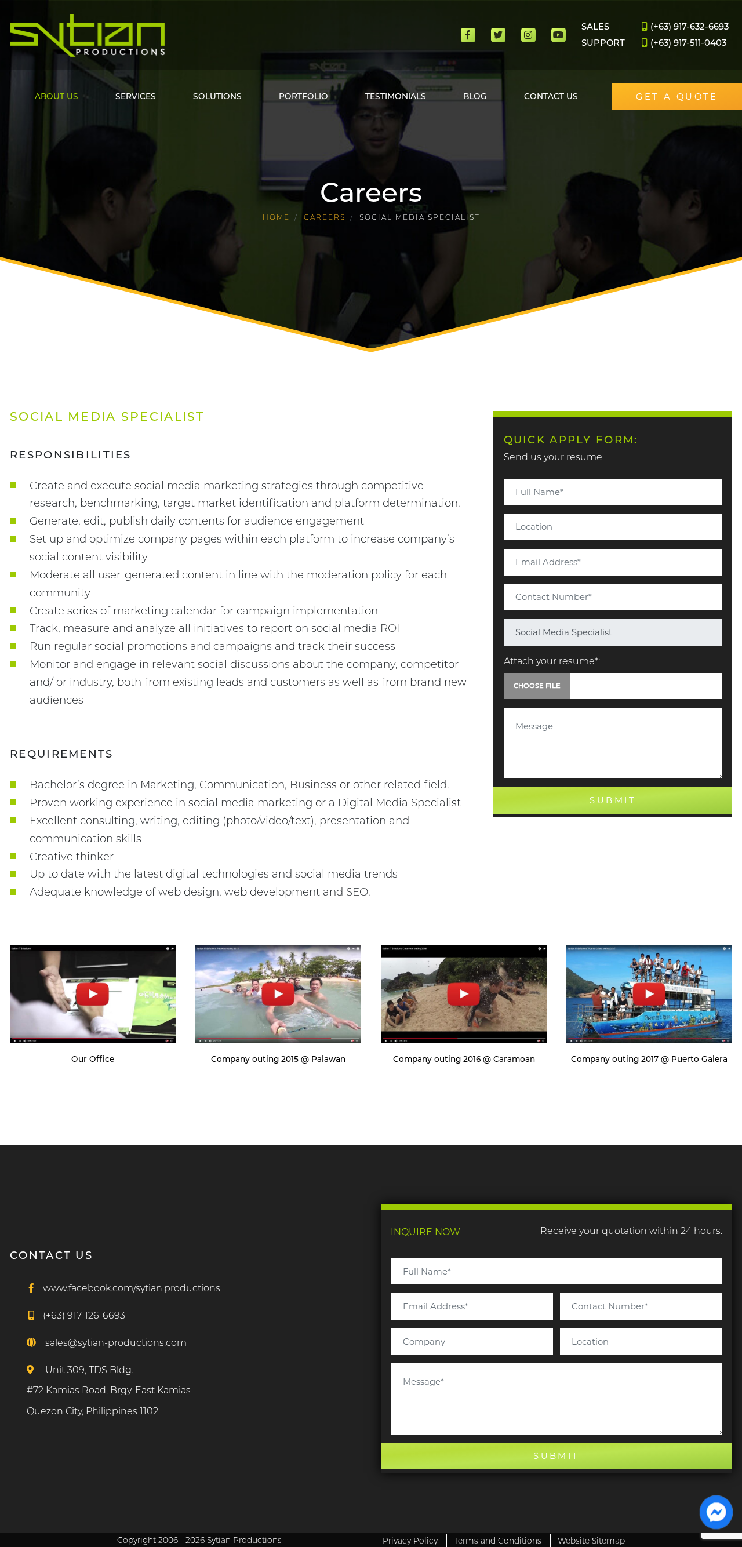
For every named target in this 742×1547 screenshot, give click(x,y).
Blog (475, 96)
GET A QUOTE (677, 97)
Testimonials (395, 96)
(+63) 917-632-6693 (688, 26)
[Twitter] (498, 35)
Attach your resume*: (552, 661)
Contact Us (551, 96)
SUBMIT (613, 800)
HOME (276, 217)
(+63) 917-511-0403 (687, 43)
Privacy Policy (410, 1540)
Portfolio (303, 96)
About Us (56, 96)
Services (135, 96)
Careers (324, 217)
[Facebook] (468, 35)
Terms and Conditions (497, 1540)
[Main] (88, 35)
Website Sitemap (591, 1540)
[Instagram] (528, 35)
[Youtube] (558, 35)
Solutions (217, 96)
